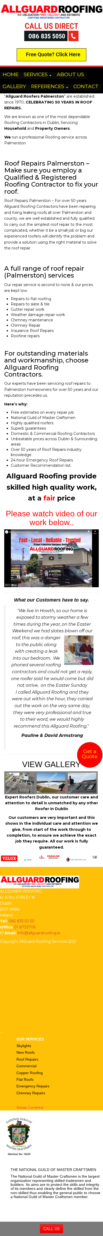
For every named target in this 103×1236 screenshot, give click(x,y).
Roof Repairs (27, 1059)
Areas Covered (29, 1107)
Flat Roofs (25, 1079)
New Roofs (25, 1052)
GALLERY (14, 86)
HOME (10, 74)
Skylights (23, 1046)
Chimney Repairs (30, 1093)
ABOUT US (70, 74)
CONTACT (86, 86)
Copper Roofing (29, 1073)
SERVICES (36, 74)
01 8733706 (25, 927)
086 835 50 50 (21, 921)
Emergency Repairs (32, 1086)
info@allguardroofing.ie (38, 933)
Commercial (26, 1066)
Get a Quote (90, 754)
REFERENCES (48, 86)
